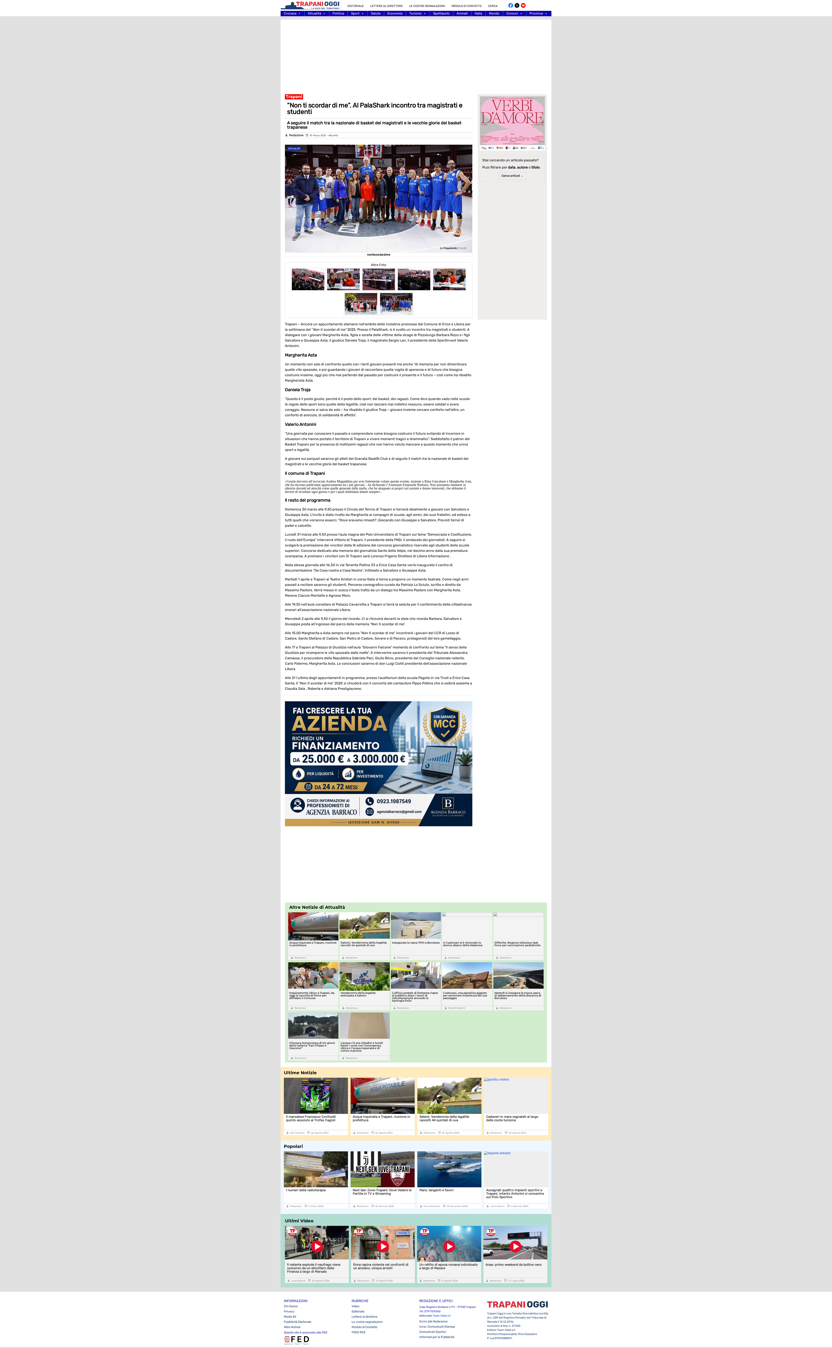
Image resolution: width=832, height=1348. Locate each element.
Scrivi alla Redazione (433, 1321)
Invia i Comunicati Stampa (437, 1327)
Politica (338, 13)
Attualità (314, 13)
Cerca (493, 6)
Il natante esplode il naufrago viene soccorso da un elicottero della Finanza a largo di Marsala (516, 1120)
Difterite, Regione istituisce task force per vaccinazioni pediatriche (517, 944)
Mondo (494, 13)
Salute (375, 13)
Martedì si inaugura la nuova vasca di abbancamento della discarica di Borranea (517, 995)
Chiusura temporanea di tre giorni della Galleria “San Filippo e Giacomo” (312, 1045)
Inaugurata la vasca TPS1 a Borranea (416, 942)
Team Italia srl (442, 1315)
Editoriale (356, 6)
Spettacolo (441, 13)
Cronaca (290, 13)
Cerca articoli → (512, 176)
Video (355, 1306)
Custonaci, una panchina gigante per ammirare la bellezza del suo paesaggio (465, 995)
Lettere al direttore (386, 6)
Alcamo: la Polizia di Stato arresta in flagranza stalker (513, 1192)
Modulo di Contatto (467, 6)
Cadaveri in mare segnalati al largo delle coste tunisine (445, 1118)
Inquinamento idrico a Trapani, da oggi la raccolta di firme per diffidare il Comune (311, 995)
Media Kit (290, 1317)
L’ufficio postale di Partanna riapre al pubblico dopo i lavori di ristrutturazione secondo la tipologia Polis (415, 996)
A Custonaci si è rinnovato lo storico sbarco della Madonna (462, 944)
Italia (478, 13)
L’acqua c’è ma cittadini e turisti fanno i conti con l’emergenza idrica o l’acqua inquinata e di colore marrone (362, 1046)
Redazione (296, 135)
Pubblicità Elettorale (297, 1322)
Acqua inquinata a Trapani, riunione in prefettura (313, 944)
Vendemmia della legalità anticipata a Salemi (358, 994)
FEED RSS (359, 1332)
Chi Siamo (291, 1306)
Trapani (294, 96)
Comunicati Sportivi (432, 1332)
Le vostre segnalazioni (427, 6)
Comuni (512, 13)
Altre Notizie (292, 1327)
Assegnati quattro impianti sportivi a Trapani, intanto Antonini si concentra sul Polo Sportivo (381, 1193)
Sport (355, 13)
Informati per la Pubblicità (436, 1337)
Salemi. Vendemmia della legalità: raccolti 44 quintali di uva (364, 944)
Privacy (289, 1311)
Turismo (415, 13)
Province (536, 13)
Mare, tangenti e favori (303, 1190)
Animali (462, 13)
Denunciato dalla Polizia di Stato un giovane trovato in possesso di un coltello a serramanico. (446, 1193)
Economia (394, 13)
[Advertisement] (416, 54)
